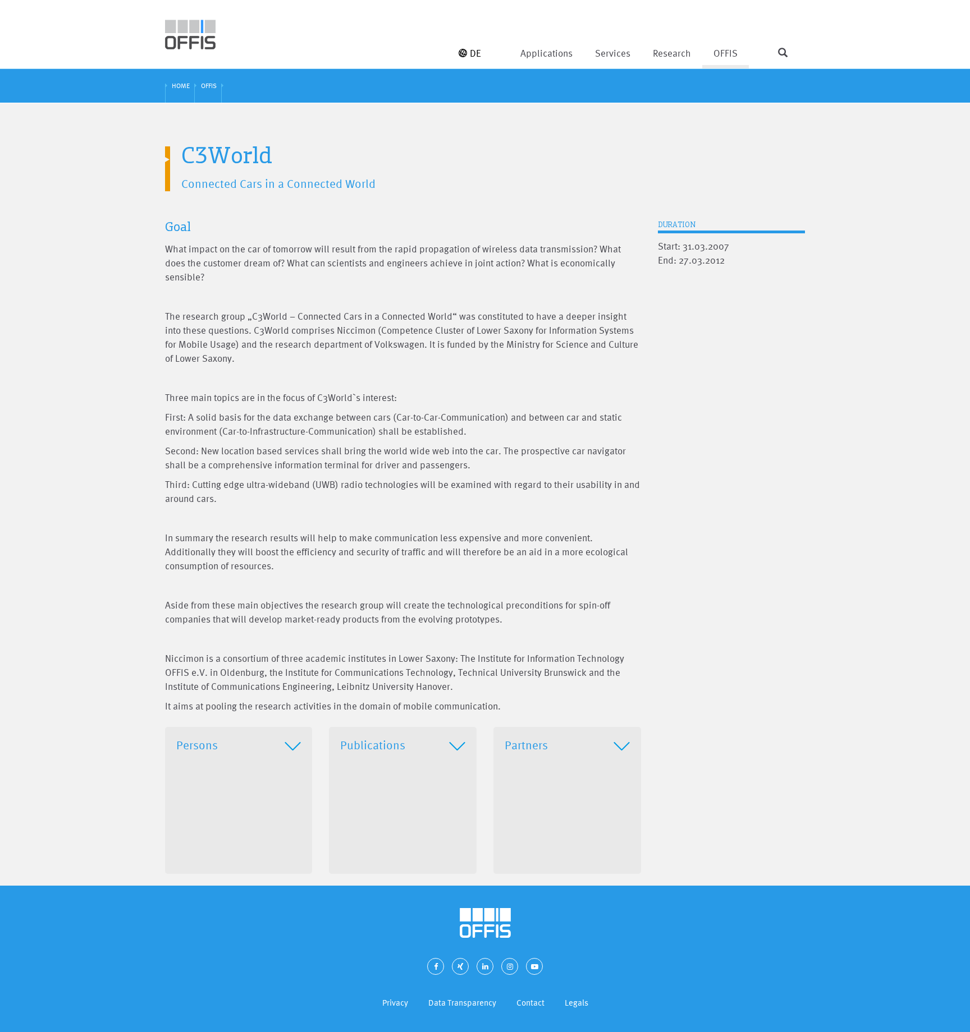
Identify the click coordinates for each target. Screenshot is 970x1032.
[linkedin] (485, 966)
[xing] (460, 966)
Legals (576, 1002)
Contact (530, 1002)
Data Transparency (462, 1002)
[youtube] (534, 966)
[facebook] (435, 966)
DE (475, 53)
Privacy (395, 1002)
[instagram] (509, 966)
